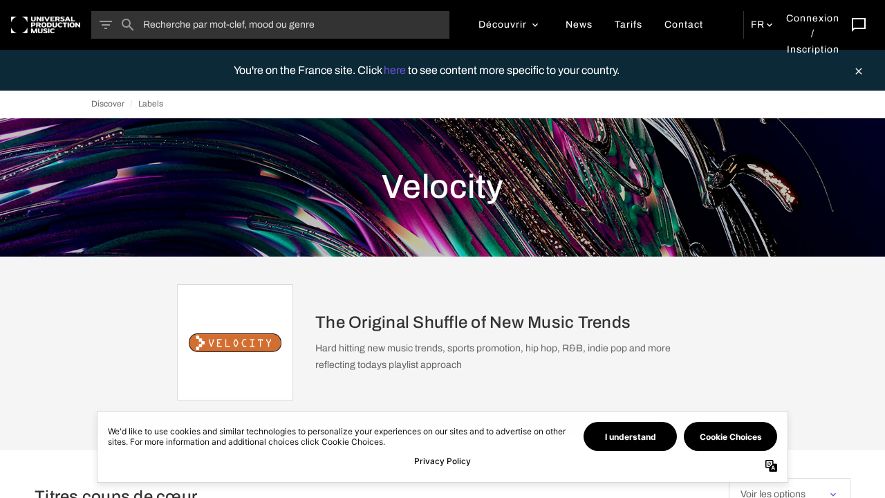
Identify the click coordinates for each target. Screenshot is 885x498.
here (396, 70)
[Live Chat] (858, 25)
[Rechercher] (128, 25)
